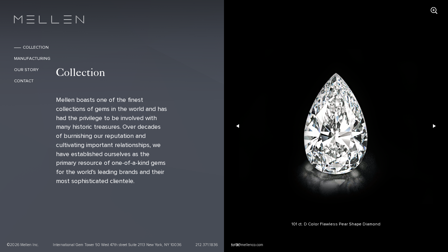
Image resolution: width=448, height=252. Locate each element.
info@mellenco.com (247, 245)
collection (36, 48)
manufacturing (32, 59)
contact (24, 81)
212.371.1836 (206, 245)
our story (26, 70)
